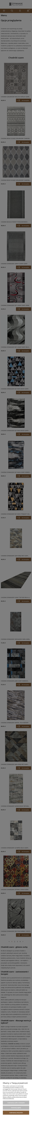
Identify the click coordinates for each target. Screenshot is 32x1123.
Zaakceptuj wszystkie (16, 1112)
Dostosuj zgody (16, 1107)
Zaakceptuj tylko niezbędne (16, 1103)
